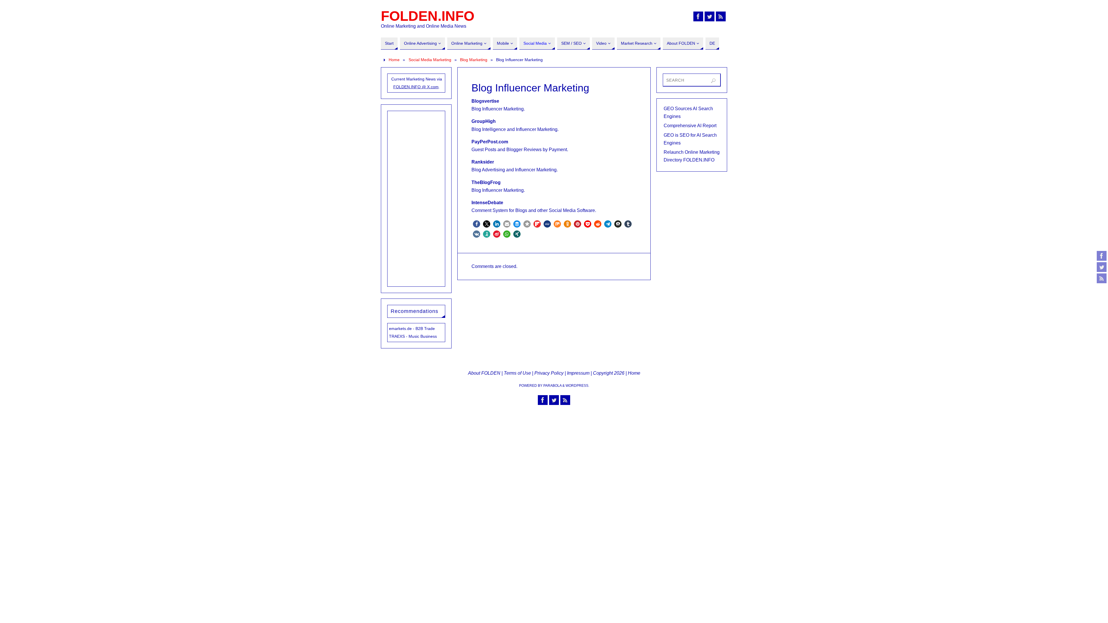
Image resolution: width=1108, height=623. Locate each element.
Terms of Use (517, 373)
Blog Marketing (473, 59)
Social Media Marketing (430, 59)
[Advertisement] (416, 197)
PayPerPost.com (489, 141)
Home (394, 59)
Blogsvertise (485, 101)
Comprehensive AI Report (690, 125)
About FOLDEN (484, 373)
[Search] (713, 81)
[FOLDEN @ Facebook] (1102, 256)
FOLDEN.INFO (427, 16)
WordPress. (577, 386)
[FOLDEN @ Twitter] (1102, 267)
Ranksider (482, 161)
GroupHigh (483, 121)
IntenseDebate (487, 202)
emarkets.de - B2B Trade (412, 328)
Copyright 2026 (608, 373)
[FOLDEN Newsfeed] (1102, 278)
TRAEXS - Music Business (413, 336)
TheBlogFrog (486, 182)
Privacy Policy (549, 373)
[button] (476, 224)
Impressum (578, 373)
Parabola (552, 386)
